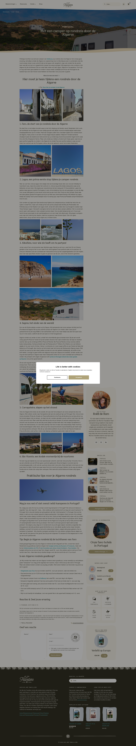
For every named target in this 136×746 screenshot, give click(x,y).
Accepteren (79, 377)
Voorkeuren (57, 377)
